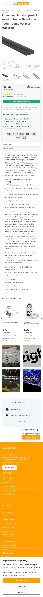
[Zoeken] (6, 4)
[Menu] (3, 3)
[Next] (38, 51)
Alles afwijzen (22, 592)
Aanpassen (21, 586)
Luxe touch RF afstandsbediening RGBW (31, 323)
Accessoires (6, 10)
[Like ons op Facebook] (3, 473)
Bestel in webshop (20, 101)
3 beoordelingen (18, 94)
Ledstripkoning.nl (32, 107)
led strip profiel (17, 163)
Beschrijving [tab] (7, 144)
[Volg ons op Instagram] (5, 473)
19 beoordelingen (14, 335)
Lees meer (21, 575)
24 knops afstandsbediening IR (11, 323)
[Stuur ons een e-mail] (7, 473)
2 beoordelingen (34, 335)
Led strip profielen (18, 10)
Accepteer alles (21, 580)
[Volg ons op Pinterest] (10, 473)
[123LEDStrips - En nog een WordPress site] (22, 4)
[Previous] (5, 51)
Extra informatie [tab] (8, 148)
